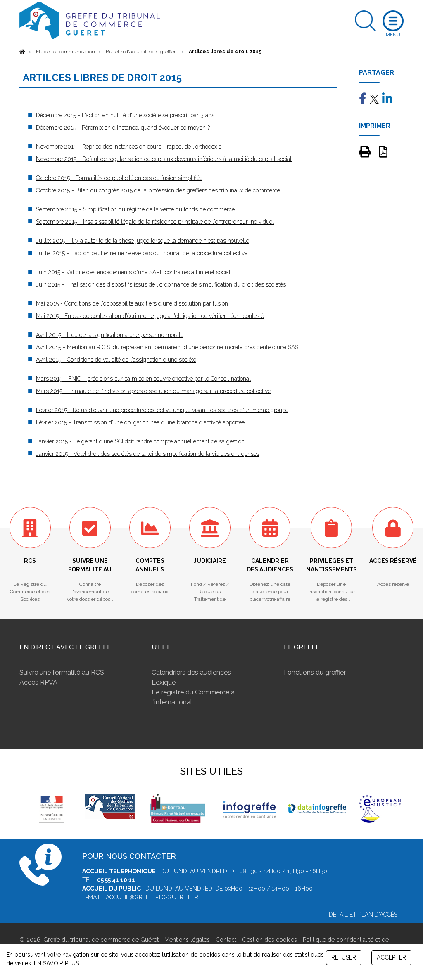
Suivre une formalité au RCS (61, 672)
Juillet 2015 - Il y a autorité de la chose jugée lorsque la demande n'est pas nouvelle (142, 240)
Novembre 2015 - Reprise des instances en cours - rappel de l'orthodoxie (128, 146)
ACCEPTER (391, 957)
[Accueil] (22, 52)
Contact (226, 939)
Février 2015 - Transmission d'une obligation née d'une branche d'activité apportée (140, 422)
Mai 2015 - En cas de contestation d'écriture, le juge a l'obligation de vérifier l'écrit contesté (150, 316)
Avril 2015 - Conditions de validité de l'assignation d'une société (116, 359)
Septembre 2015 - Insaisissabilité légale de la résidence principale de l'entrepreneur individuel (155, 221)
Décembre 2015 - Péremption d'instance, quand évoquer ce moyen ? (123, 127)
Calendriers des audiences (191, 672)
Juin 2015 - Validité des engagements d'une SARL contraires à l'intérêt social (133, 272)
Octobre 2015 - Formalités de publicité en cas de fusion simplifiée (119, 178)
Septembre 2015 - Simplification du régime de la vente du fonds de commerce (135, 209)
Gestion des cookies (269, 939)
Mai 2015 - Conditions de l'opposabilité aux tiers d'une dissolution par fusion (132, 303)
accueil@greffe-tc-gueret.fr (152, 897)
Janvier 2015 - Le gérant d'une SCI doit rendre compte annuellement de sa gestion (140, 441)
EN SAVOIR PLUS (56, 963)
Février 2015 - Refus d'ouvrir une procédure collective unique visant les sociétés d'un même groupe (162, 410)
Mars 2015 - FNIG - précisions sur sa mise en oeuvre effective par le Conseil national (143, 378)
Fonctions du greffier (315, 672)
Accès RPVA (38, 682)
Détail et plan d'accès (363, 914)
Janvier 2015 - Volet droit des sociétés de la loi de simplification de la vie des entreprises (147, 453)
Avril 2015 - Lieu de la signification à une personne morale (109, 335)
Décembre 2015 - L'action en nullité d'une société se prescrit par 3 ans (125, 115)
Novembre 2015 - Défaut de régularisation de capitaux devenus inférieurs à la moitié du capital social (164, 159)
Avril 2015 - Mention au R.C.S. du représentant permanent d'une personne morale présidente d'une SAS (167, 347)
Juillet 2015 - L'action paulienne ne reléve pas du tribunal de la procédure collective (141, 253)
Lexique (164, 682)
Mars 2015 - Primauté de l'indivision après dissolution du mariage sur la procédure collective (153, 391)
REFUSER (343, 957)
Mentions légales (187, 939)
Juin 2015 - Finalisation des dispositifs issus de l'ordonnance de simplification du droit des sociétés (161, 284)
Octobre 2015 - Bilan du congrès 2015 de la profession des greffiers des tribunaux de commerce (158, 190)
